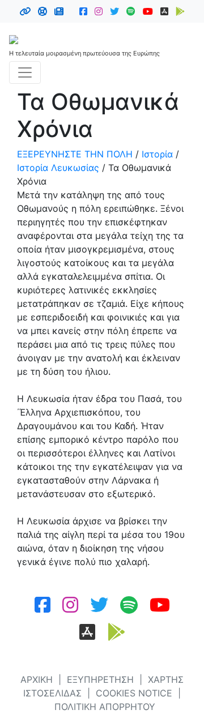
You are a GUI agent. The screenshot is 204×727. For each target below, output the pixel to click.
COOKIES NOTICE (134, 693)
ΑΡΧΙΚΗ (36, 679)
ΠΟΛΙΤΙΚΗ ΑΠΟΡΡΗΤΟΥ (104, 706)
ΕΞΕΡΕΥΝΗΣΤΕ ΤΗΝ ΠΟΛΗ (75, 154)
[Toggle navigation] (25, 72)
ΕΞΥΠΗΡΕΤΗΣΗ (100, 679)
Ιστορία (157, 154)
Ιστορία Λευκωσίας (58, 167)
